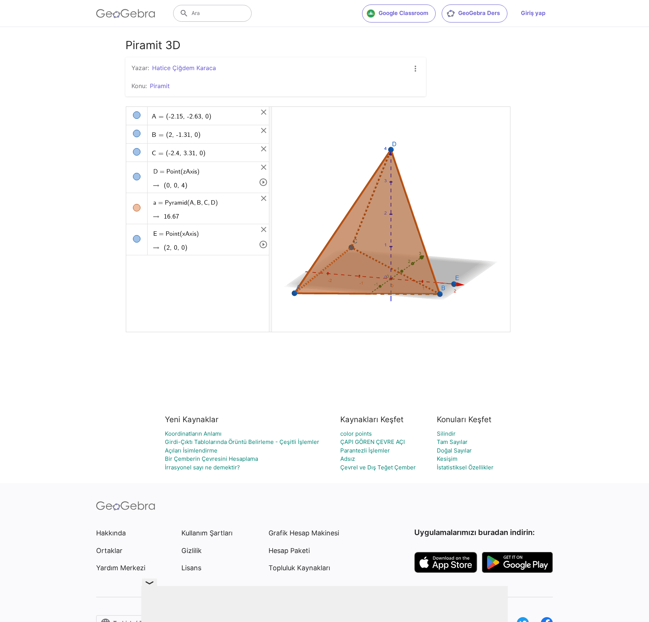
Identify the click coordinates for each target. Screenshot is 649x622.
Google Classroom (403, 12)
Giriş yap (533, 12)
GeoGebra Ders (479, 12)
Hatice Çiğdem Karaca (184, 68)
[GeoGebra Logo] (125, 13)
